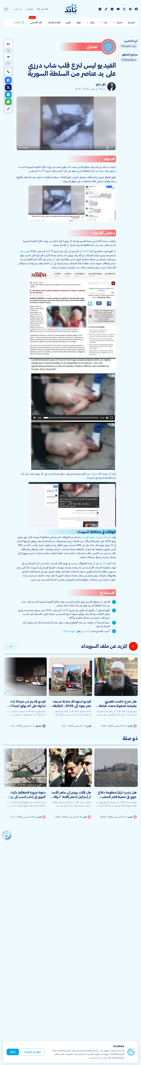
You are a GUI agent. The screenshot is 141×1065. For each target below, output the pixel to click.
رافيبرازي (101, 84)
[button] (72, 204)
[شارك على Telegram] (8, 94)
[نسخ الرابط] (8, 109)
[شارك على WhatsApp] (8, 101)
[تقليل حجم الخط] (8, 63)
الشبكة (102, 563)
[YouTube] (118, 9)
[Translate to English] (8, 71)
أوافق (13, 1052)
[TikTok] (106, 9)
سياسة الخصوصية (96, 1058)
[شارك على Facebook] (8, 80)
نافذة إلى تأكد (42, 9)
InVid (86, 251)
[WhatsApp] (100, 9)
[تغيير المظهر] (6, 9)
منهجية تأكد (69, 631)
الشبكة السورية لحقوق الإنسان (96, 537)
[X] (124, 9)
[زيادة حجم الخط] (8, 50)
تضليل (86, 631)
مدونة (23, 251)
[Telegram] (112, 9)
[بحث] (22, 22)
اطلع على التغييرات (32, 1052)
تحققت (93, 474)
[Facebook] (136, 9)
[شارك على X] (8, 87)
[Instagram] (130, 9)
